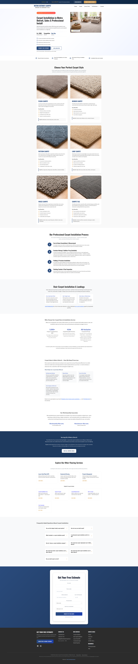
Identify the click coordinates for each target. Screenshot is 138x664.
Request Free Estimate (43, 48)
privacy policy (92, 656)
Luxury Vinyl (87, 6)
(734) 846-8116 (78, 2)
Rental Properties (76, 642)
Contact (102, 6)
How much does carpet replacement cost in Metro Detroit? (81, 543)
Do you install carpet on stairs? (52, 559)
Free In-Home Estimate (90, 2)
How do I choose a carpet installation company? (56, 543)
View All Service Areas (69, 451)
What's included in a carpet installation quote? (55, 535)
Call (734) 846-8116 (49, 306)
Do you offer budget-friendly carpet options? (55, 528)
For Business (94, 6)
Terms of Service (84, 654)
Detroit (89, 634)
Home (75, 6)
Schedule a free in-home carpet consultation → (71, 399)
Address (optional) (64, 594)
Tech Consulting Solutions (71, 659)
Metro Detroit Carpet (42, 6)
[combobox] (64, 597)
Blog (89, 648)
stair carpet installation (79, 306)
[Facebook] (38, 646)
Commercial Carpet (77, 640)
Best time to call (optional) (69, 606)
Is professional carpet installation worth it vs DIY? (80, 535)
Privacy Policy (78, 654)
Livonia (89, 638)
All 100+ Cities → (91, 640)
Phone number (69, 588)
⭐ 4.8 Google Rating (75, 30)
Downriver (90, 636)
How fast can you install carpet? (77, 528)
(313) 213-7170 (61, 636)
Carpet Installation (76, 634)
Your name (69, 583)
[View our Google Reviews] (41, 646)
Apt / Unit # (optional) (78, 594)
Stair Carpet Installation (77, 636)
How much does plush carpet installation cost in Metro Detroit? (81, 551)
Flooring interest (69, 600)
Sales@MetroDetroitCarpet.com (64, 638)
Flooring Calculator (92, 646)
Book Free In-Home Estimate (45, 641)
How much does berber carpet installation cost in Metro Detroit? (56, 551)
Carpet (80, 6)
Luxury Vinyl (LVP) (76, 638)
